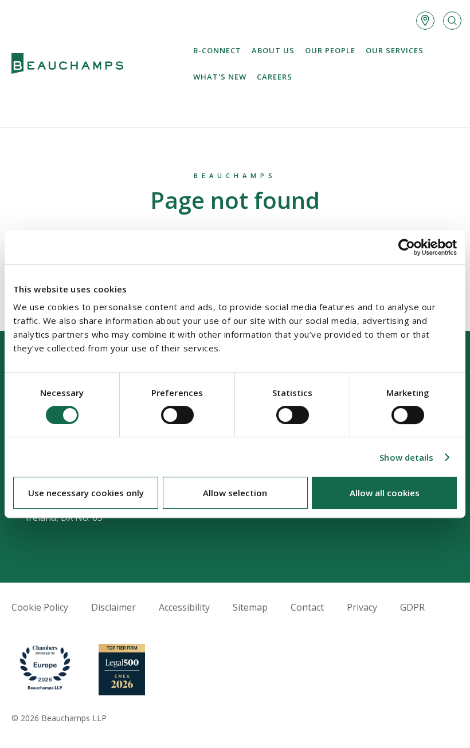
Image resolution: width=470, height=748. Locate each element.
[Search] (452, 20)
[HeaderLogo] (67, 64)
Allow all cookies (385, 492)
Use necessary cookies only (86, 492)
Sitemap (250, 607)
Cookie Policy (39, 607)
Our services (395, 50)
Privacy (362, 607)
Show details (406, 457)
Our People (330, 50)
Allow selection (235, 492)
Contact (307, 607)
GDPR (412, 607)
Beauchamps (235, 175)
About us (273, 50)
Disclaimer (113, 607)
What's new (219, 77)
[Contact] (425, 20)
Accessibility (184, 607)
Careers (274, 77)
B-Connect (217, 50)
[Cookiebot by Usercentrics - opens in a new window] (407, 247)
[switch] (177, 415)
